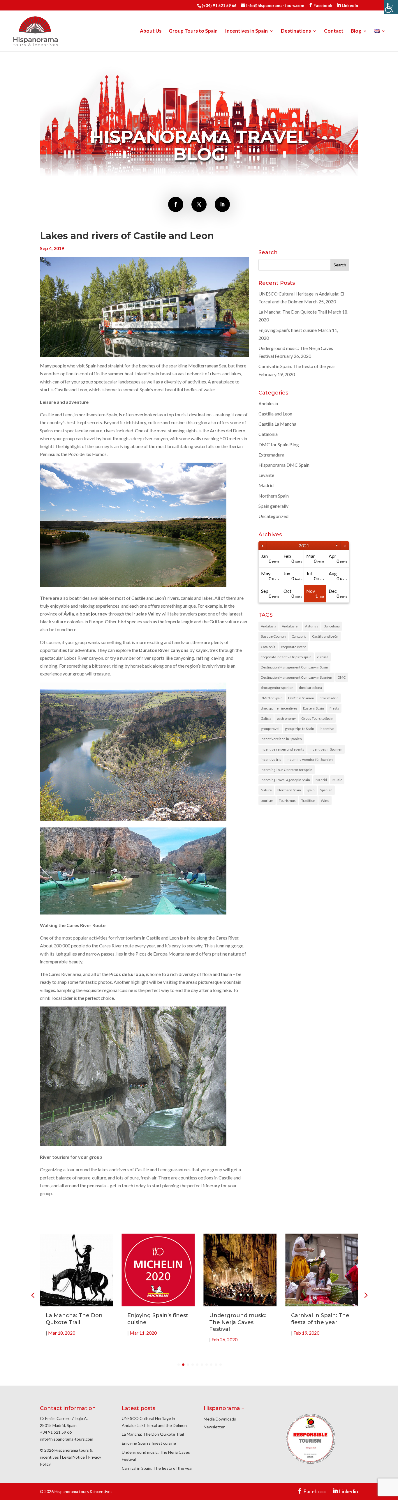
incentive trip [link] (271, 759)
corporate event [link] (293, 647)
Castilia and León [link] (325, 636)
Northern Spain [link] (273, 495)
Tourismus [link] (287, 800)
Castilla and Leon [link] (275, 413)
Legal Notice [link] (73, 1457)
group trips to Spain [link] (299, 728)
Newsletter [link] (214, 1426)
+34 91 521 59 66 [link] (56, 1432)
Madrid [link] (266, 485)
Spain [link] (311, 790)
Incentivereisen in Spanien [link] (281, 739)
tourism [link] (267, 800)
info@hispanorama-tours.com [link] (66, 1439)
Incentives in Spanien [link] (326, 749)
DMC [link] (342, 677)
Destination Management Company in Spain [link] (294, 667)
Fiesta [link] (334, 708)
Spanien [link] (326, 790)
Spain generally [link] (273, 506)
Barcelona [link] (332, 626)
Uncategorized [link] (273, 516)
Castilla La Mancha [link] (277, 424)
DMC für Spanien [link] (301, 698)
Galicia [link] (266, 718)
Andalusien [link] (291, 626)
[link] (391, 7)
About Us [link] (150, 31)
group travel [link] (270, 728)
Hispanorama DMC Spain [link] (283, 465)
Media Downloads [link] (220, 1418)
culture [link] (322, 657)
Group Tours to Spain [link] (193, 31)
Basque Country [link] (273, 636)
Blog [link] (356, 31)
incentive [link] (327, 728)
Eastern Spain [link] (313, 708)
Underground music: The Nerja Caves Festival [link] (237, 1322)
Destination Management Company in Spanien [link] (296, 677)
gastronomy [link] (286, 718)
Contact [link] (334, 31)
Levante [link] (266, 475)
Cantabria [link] (299, 636)
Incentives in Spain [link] (246, 31)
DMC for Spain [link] (272, 698)
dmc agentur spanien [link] (277, 687)
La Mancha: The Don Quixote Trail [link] (292, 311)
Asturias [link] (311, 626)
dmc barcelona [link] (310, 687)
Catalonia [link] (268, 434)
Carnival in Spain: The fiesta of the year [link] (296, 366)
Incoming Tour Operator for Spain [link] (286, 769)
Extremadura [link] (271, 454)
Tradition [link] (308, 800)
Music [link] (337, 780)
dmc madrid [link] (329, 698)
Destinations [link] (296, 31)
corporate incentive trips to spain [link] (286, 657)
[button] (365, 1295)
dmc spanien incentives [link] (279, 708)
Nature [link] (266, 790)
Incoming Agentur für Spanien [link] (310, 759)
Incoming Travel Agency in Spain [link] (285, 780)
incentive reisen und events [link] (282, 749)
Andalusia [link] (268, 403)
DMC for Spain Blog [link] (278, 444)
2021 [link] (304, 545)
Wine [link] (325, 800)
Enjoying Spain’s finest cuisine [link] (287, 330)
